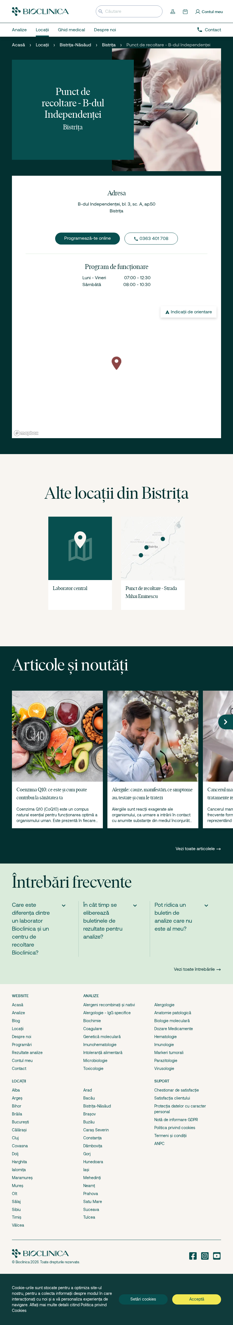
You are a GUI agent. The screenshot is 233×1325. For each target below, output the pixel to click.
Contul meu (22, 1060)
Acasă (18, 44)
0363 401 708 (154, 238)
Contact (213, 29)
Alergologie (164, 1005)
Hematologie (165, 1036)
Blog (16, 1020)
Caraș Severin (96, 1130)
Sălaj (16, 1201)
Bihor (16, 1106)
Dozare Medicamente (173, 1028)
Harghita (19, 1162)
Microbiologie (95, 1060)
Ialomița (19, 1169)
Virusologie (164, 1068)
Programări (22, 1044)
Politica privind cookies (174, 1127)
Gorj (87, 1154)
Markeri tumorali (169, 1052)
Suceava (91, 1209)
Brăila (17, 1114)
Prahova (90, 1193)
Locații (42, 44)
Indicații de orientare (191, 311)
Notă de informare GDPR (176, 1119)
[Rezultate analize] (173, 11)
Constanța (92, 1138)
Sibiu (16, 1209)
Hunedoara (93, 1162)
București (20, 1122)
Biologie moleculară (172, 1020)
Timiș (16, 1217)
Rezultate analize (27, 1052)
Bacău (89, 1098)
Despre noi (21, 1036)
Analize (18, 1013)
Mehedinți (92, 1177)
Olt (14, 1193)
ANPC (159, 1143)
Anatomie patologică (172, 1013)
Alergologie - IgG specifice (107, 1013)
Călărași (19, 1130)
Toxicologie (93, 1068)
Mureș (17, 1185)
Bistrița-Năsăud (75, 44)
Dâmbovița (92, 1146)
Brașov (89, 1114)
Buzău (89, 1122)
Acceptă (196, 1299)
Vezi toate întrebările (194, 969)
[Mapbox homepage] (26, 433)
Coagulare (92, 1028)
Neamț (89, 1185)
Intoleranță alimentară (102, 1052)
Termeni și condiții (170, 1135)
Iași (86, 1169)
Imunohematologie (99, 1044)
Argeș (17, 1098)
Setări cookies (143, 1299)
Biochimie (92, 1020)
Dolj (15, 1154)
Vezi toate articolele (196, 848)
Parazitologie (165, 1060)
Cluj (15, 1138)
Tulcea (89, 1217)
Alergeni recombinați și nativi (109, 1005)
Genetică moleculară (102, 1036)
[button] (225, 722)
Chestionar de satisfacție (176, 1090)
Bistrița (109, 44)
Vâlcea (18, 1225)
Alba (16, 1090)
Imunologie (164, 1044)
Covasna (20, 1146)
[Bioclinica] (40, 11)
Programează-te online (87, 238)
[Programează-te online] (186, 11)
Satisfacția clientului (172, 1098)
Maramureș (22, 1177)
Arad (87, 1090)
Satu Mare (92, 1201)
